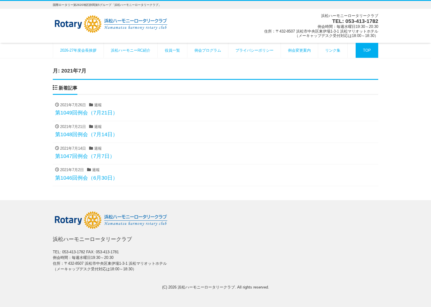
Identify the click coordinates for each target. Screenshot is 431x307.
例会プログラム (207, 50)
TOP (367, 50)
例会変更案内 (299, 50)
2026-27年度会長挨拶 (78, 50)
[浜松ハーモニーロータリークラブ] (111, 23)
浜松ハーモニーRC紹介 (130, 50)
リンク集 (332, 50)
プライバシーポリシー (254, 50)
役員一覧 (172, 50)
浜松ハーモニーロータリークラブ (206, 287)
